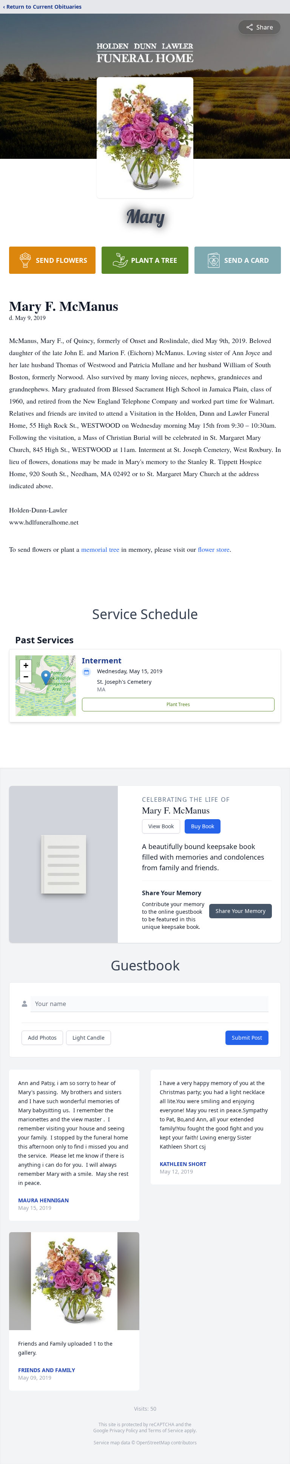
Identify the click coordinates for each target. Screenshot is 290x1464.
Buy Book (202, 826)
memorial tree (100, 549)
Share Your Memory (240, 910)
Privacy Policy (124, 1430)
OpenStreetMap (153, 1442)
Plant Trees (178, 704)
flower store (214, 549)
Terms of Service (165, 1430)
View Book (161, 826)
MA (101, 689)
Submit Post (247, 1037)
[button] (46, 678)
